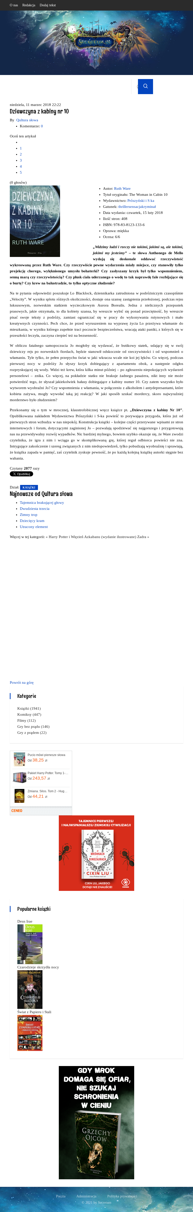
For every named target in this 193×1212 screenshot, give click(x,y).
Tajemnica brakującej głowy (42, 503)
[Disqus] (96, 609)
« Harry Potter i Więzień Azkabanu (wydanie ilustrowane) (91, 537)
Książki (29, 487)
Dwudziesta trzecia (35, 509)
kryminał (149, 207)
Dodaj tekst (48, 5)
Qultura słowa (27, 120)
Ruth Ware (122, 188)
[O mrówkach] (96, 853)
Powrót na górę (22, 682)
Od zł (37, 760)
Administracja (86, 1196)
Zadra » (143, 537)
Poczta (60, 1196)
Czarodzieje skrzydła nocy (38, 967)
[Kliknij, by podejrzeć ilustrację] (35, 221)
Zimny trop (28, 515)
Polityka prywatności (122, 1196)
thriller (123, 207)
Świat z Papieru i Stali (34, 1012)
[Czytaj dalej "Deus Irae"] (29, 944)
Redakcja (28, 5)
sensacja (135, 207)
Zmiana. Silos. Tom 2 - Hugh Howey (48, 791)
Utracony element (34, 527)
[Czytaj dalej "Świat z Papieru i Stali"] (29, 1033)
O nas (14, 5)
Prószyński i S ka (140, 201)
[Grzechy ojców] (96, 1122)
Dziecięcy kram (32, 521)
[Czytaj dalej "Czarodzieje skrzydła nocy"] (29, 989)
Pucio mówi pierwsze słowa (46, 755)
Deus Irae (24, 921)
